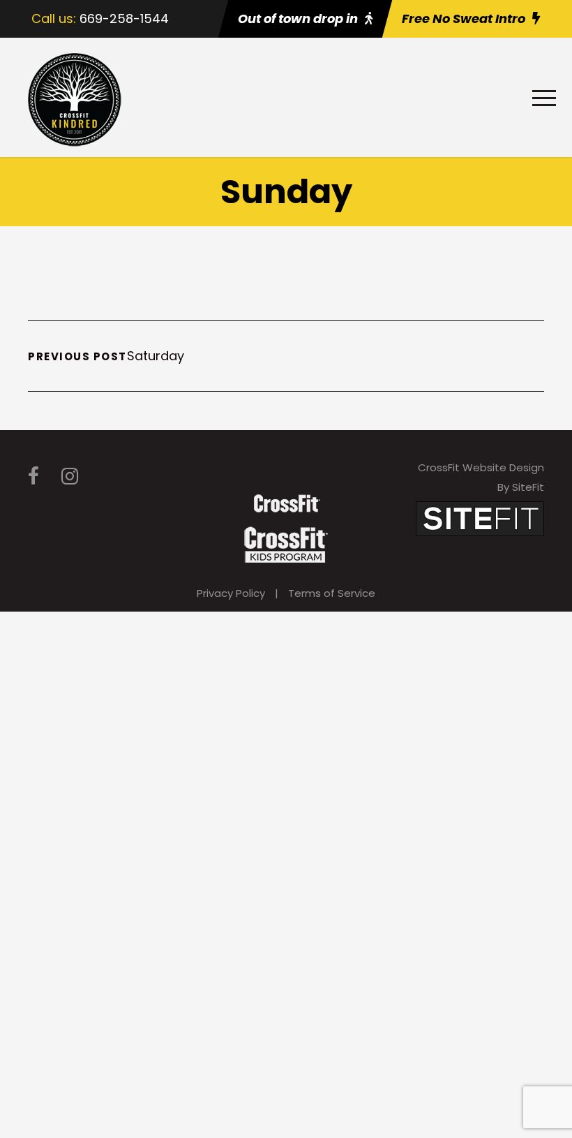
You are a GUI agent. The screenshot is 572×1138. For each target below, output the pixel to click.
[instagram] (69, 476)
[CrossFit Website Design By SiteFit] (480, 517)
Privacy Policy (231, 593)
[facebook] (33, 476)
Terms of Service (331, 593)
